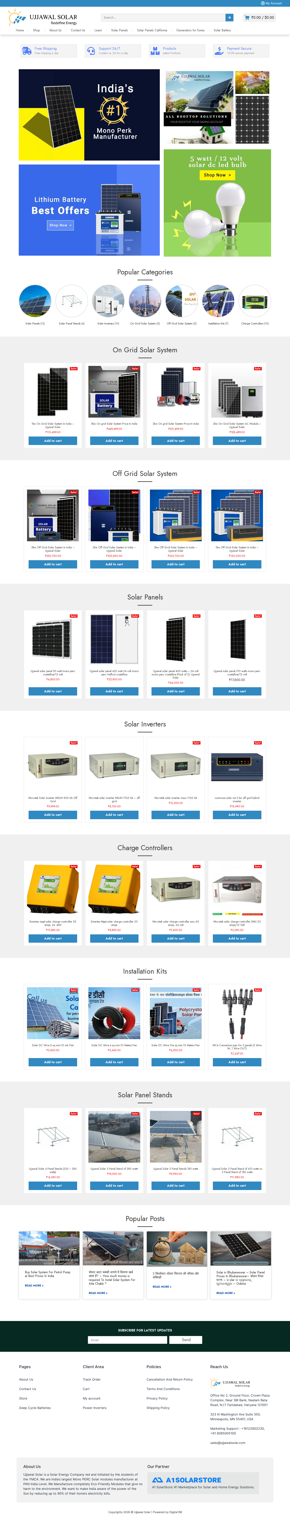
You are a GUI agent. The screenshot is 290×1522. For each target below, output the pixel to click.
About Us (55, 30)
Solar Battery (222, 30)
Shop (36, 30)
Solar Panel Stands (145, 1095)
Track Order (92, 1379)
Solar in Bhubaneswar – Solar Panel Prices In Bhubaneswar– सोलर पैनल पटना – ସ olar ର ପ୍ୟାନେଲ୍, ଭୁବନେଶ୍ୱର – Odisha (240, 1278)
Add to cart (53, 440)
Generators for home (190, 30)
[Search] (229, 17)
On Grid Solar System (145, 350)
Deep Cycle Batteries (35, 1408)
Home (20, 30)
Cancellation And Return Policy (170, 1379)
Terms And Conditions (163, 1389)
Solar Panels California (152, 30)
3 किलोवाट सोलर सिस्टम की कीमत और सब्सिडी (176, 1275)
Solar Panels (119, 30)
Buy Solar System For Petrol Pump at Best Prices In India (47, 1274)
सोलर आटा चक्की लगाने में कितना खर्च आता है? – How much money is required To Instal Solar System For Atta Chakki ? (112, 1278)
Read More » (34, 1285)
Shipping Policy (158, 1408)
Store (23, 1398)
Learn (98, 30)
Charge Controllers (145, 848)
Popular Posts (145, 1218)
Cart (86, 1389)
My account (91, 1398)
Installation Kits (145, 971)
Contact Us (78, 30)
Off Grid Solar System (145, 473)
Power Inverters (95, 1408)
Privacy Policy (157, 1398)
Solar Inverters (145, 724)
